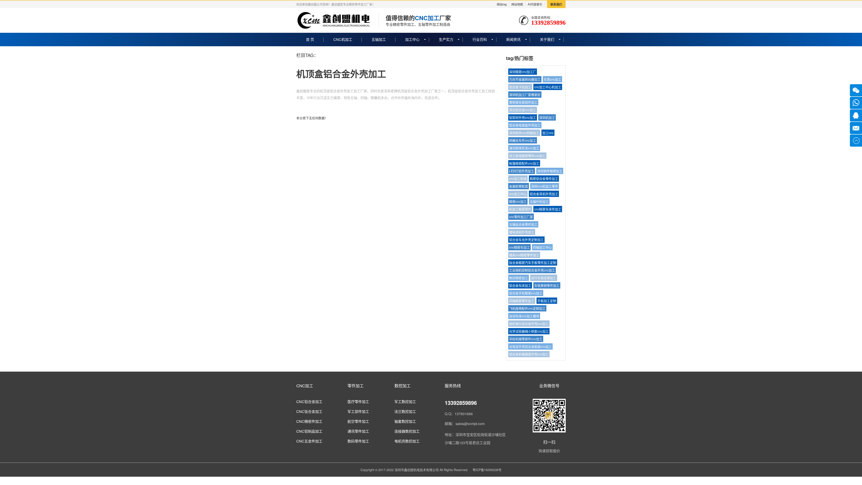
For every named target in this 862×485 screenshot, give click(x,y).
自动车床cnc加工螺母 (524, 316)
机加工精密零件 (520, 209)
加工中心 (412, 39)
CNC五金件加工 (309, 441)
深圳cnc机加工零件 (544, 186)
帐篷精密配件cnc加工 (524, 163)
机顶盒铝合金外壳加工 (341, 73)
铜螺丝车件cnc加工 (522, 140)
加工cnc (548, 132)
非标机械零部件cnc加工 (525, 339)
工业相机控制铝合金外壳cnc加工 (532, 270)
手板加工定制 (546, 300)
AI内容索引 (535, 4)
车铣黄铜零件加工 (546, 285)
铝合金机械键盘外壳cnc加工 (529, 354)
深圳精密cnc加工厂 (522, 71)
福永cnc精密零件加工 (524, 255)
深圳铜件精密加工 (549, 171)
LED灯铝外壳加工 (521, 171)
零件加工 (355, 385)
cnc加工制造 (518, 178)
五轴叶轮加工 (539, 201)
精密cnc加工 (518, 201)
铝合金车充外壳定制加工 (526, 239)
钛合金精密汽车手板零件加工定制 (532, 262)
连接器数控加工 (407, 431)
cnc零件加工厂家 (521, 216)
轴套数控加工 (405, 421)
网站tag (502, 4)
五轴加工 (379, 39)
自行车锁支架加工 (543, 278)
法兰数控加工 (405, 411)
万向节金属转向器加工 (525, 79)
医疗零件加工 (358, 401)
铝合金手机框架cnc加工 (525, 293)
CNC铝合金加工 (309, 401)
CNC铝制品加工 (309, 431)
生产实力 (446, 39)
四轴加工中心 (542, 247)
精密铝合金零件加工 (544, 178)
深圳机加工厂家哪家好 (525, 94)
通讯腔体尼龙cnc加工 (524, 148)
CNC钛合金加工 (309, 411)
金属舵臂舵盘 (518, 186)
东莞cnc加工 (552, 79)
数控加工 (402, 385)
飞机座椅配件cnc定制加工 (527, 308)
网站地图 (517, 4)
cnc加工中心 (518, 194)
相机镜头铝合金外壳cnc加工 (529, 323)
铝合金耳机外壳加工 (544, 194)
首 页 (310, 39)
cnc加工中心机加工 (547, 87)
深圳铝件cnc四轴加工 (524, 132)
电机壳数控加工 (407, 441)
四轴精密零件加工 (521, 300)
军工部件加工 (358, 411)
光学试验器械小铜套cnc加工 (529, 331)
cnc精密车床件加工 (547, 209)
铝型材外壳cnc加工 (522, 117)
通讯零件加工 (358, 431)
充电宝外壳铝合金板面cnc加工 (530, 346)
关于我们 (547, 39)
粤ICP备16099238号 (487, 469)
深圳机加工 (547, 117)
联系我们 (556, 4)
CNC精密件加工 (309, 421)
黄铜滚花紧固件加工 (523, 102)
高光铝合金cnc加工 (522, 110)
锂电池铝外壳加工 (521, 232)
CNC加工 (304, 385)
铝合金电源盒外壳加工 (525, 125)
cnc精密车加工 (519, 247)
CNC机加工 (342, 39)
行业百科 (480, 39)
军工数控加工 (405, 401)
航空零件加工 (358, 421)
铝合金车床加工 (520, 285)
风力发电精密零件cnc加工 (527, 155)
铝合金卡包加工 (520, 87)
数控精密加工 (518, 278)
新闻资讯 (513, 39)
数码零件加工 (358, 441)
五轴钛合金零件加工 (523, 224)
